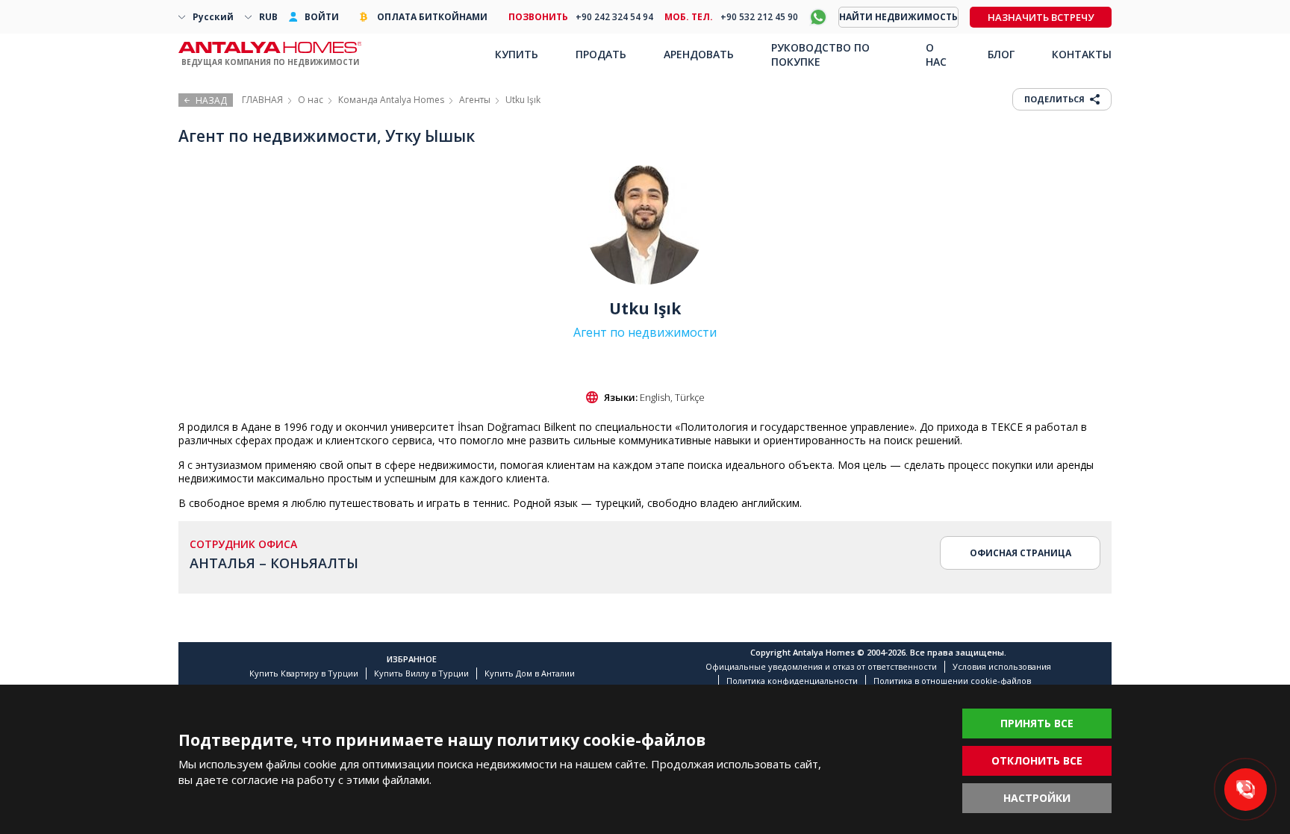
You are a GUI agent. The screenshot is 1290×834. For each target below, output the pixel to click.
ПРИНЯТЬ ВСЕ (1037, 723)
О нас (310, 99)
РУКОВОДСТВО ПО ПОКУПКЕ (820, 54)
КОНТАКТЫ (1082, 54)
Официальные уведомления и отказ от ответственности (821, 666)
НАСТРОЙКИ (1037, 798)
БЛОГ (1001, 54)
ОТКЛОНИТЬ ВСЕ (1036, 760)
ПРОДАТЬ (601, 54)
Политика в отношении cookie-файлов (952, 680)
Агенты (474, 99)
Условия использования (1002, 666)
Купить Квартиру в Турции (303, 673)
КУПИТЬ (516, 54)
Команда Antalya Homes (391, 99)
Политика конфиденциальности (792, 680)
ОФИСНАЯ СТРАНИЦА (1020, 553)
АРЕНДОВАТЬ (699, 54)
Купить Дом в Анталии (529, 673)
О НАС (936, 54)
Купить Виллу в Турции (421, 673)
